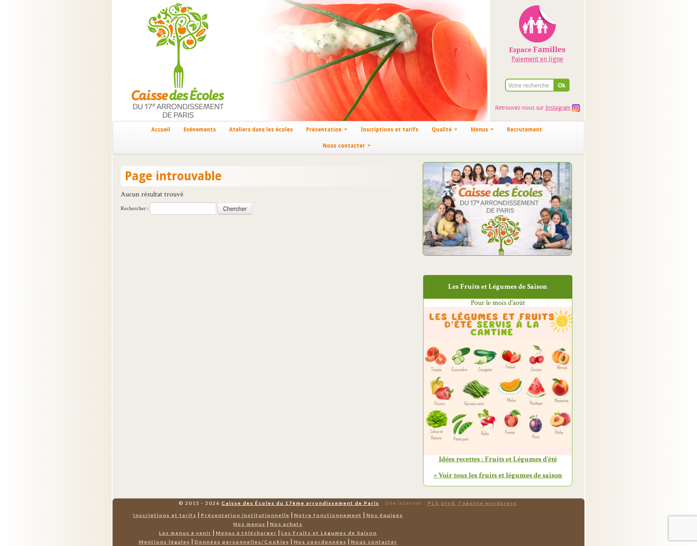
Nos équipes (384, 515)
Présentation (324, 129)
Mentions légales (164, 542)
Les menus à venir (185, 533)
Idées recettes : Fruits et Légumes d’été (498, 459)
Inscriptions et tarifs (389, 129)
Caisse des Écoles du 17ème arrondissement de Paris (300, 503)
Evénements (200, 129)
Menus (480, 129)
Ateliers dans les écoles (261, 129)
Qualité (442, 129)
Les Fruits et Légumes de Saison (329, 533)
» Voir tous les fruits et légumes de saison (498, 475)
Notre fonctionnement (328, 515)
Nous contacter (345, 145)
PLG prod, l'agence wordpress (472, 503)
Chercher (235, 208)
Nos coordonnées (320, 542)
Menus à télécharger (246, 533)
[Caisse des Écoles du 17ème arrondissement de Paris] (170, 60)
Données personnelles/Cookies (241, 542)
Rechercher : (134, 208)
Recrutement (524, 129)
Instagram (557, 107)
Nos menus (249, 524)
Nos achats (286, 524)
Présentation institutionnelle (245, 515)
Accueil (160, 129)
